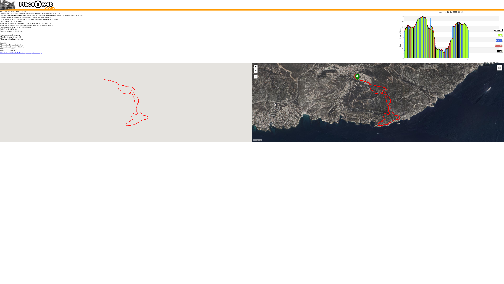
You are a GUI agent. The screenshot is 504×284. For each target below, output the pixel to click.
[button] (357, 77)
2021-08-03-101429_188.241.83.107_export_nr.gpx (16, 53)
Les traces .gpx (37, 53)
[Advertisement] (371, 4)
